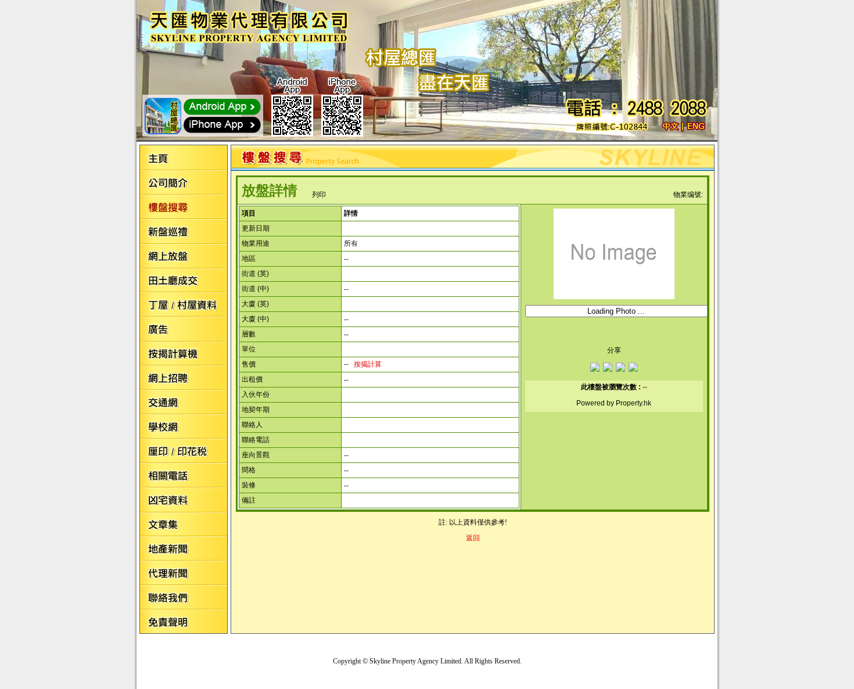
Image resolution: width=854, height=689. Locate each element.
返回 (473, 538)
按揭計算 (368, 364)
